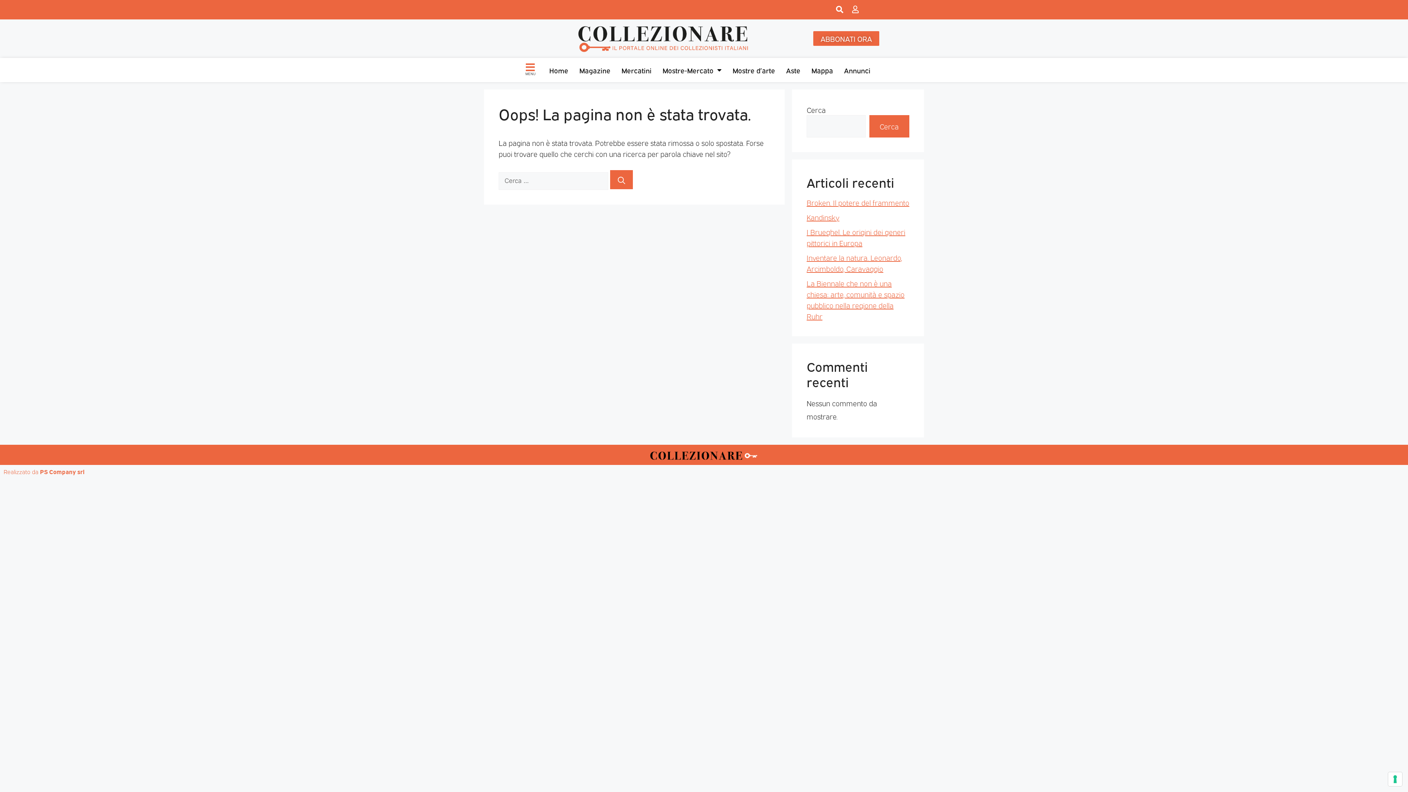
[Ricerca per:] (554, 179)
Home (558, 70)
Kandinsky (823, 217)
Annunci (857, 70)
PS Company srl (62, 471)
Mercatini (637, 70)
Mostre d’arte (754, 70)
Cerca (816, 109)
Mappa (822, 70)
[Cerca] (621, 179)
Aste (793, 70)
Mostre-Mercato (688, 70)
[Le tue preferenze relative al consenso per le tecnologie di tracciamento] (1395, 779)
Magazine (594, 70)
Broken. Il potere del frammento (858, 202)
